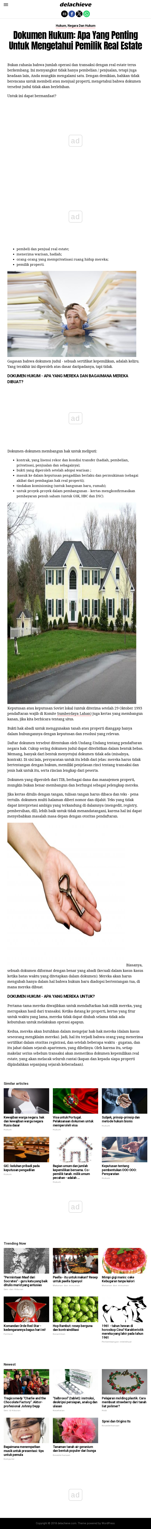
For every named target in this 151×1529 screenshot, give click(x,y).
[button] (6, 4)
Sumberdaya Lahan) (74, 713)
